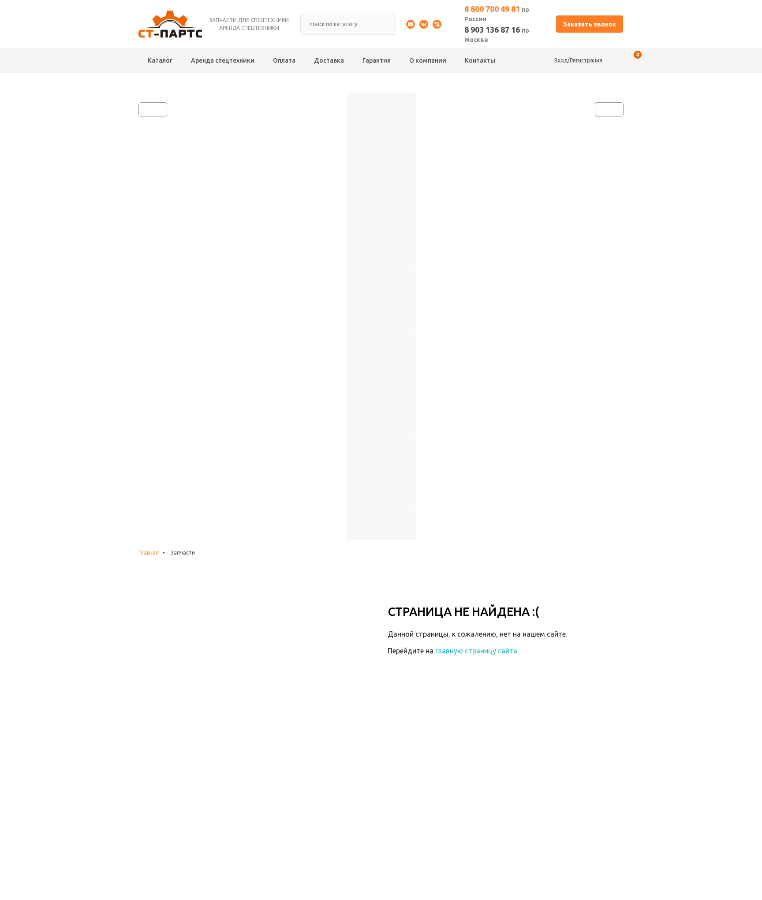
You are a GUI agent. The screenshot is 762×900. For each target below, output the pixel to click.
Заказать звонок (589, 24)
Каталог (160, 60)
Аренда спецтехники (222, 60)
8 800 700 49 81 (496, 13)
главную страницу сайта (476, 651)
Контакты (480, 60)
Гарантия (376, 60)
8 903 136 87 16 (496, 34)
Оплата (284, 60)
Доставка (329, 60)
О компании (427, 60)
